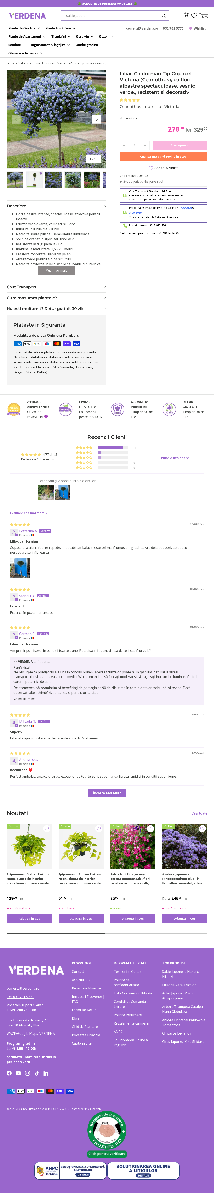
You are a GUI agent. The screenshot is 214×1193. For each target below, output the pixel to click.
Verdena (12, 63)
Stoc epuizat (180, 145)
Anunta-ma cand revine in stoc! (163, 156)
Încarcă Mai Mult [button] (107, 793)
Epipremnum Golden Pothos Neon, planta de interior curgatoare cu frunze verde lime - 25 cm (80, 879)
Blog (75, 1018)
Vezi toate (199, 813)
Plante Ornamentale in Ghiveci (38, 63)
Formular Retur (84, 1010)
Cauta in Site (82, 1043)
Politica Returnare (128, 1015)
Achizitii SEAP (82, 980)
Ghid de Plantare (85, 1026)
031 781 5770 (173, 28)
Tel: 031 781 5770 (20, 996)
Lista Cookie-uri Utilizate (133, 993)
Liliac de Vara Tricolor (179, 985)
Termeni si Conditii (128, 971)
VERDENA (21, 1109)
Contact (78, 971)
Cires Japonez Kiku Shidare (183, 1041)
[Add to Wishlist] (47, 829)
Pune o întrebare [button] (175, 458)
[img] (20, 524)
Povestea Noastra (86, 1035)
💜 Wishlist (197, 28)
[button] (130, 100)
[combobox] (115, 15)
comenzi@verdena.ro (142, 28)
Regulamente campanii (131, 1023)
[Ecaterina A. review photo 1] (20, 568)
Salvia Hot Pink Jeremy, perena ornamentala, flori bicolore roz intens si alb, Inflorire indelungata (130, 879)
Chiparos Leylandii (176, 1033)
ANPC (118, 1031)
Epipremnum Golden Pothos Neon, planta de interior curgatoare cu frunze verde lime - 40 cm (28, 879)
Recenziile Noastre (86, 988)
